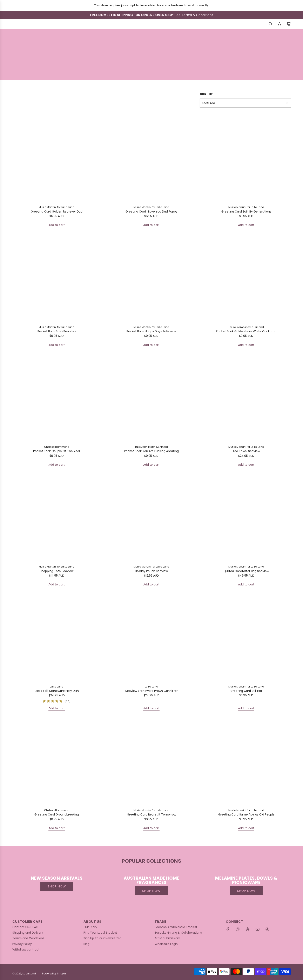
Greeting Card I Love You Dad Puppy (151, 211)
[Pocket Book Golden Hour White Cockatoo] (246, 278)
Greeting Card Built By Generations (246, 211)
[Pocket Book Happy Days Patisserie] (151, 278)
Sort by (206, 94)
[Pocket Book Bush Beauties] (56, 278)
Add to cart (56, 225)
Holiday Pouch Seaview (151, 571)
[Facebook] (227, 929)
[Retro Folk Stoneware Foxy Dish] (56, 637)
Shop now (57, 886)
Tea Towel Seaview (246, 451)
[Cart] (288, 23)
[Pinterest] (247, 929)
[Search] (270, 23)
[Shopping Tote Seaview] (56, 517)
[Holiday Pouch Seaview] (151, 517)
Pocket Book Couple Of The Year (56, 451)
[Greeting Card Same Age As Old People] (246, 761)
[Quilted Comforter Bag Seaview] (246, 517)
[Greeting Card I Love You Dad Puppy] (151, 158)
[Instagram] (237, 929)
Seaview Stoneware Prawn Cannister (151, 691)
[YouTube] (257, 929)
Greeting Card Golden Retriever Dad (56, 211)
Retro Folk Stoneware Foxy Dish (57, 691)
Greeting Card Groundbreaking (56, 814)
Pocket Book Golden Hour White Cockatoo (246, 331)
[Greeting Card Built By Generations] (246, 158)
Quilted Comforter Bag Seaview (246, 571)
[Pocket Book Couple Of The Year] (56, 397)
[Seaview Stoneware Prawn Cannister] (151, 637)
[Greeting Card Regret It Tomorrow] (151, 761)
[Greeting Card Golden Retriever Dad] (56, 158)
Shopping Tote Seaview (56, 571)
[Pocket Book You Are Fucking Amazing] (151, 397)
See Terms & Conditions (194, 15)
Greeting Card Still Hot (246, 691)
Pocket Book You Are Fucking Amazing (151, 451)
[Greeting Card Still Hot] (246, 637)
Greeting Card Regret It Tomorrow (151, 814)
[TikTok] (267, 929)
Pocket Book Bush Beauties (57, 331)
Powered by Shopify (54, 973)
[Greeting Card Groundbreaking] (56, 761)
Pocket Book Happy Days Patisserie (151, 331)
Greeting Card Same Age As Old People (246, 814)
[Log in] (279, 23)
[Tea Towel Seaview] (246, 397)
